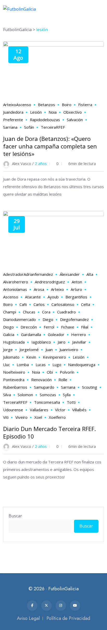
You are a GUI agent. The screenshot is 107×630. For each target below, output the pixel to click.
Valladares (39, 409)
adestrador (13, 274)
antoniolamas (15, 289)
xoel (38, 417)
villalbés (79, 409)
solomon (25, 394)
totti (71, 402)
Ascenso (23, 104)
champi (9, 311)
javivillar (79, 342)
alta (89, 274)
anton (77, 281)
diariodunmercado (19, 319)
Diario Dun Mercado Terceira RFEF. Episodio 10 (49, 432)
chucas (29, 311)
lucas (41, 364)
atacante (33, 296)
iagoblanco (41, 342)
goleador (56, 334)
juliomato (11, 357)
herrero (78, 334)
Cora (46, 311)
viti (6, 417)
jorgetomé (29, 349)
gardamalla (31, 334)
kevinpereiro (54, 357)
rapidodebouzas (45, 119)
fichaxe (67, 327)
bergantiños (76, 296)
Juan (49, 349)
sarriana (10, 127)
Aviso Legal (28, 618)
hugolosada (14, 342)
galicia (8, 334)
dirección (29, 327)
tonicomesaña (47, 402)
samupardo (44, 387)
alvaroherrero (15, 281)
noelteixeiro (14, 372)
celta (85, 304)
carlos (39, 304)
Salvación (75, 119)
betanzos (46, 104)
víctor (60, 409)
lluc (6, 364)
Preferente (13, 119)
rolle (62, 379)
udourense (13, 409)
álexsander (70, 274)
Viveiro (21, 417)
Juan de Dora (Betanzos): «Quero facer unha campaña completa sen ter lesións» (50, 146)
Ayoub (53, 296)
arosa (39, 289)
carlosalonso (62, 304)
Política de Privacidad (68, 618)
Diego (48, 319)
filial (84, 327)
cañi (23, 304)
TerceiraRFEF (53, 127)
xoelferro (57, 417)
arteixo (9, 104)
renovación (41, 379)
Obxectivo (72, 112)
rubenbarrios (15, 387)
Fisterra (85, 104)
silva (7, 394)
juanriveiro (68, 349)
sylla (67, 394)
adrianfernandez (38, 274)
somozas (48, 394)
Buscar (15, 516)
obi (50, 372)
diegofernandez (74, 319)
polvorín (67, 372)
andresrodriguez (50, 281)
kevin (31, 357)
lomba (23, 364)
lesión (36, 112)
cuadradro (66, 311)
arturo (76, 289)
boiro (66, 104)
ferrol (49, 327)
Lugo (56, 364)
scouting (89, 387)
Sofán (29, 127)
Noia (53, 112)
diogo (8, 327)
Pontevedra (13, 379)
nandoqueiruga (81, 364)
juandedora (13, 112)
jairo (61, 342)
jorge (8, 349)
